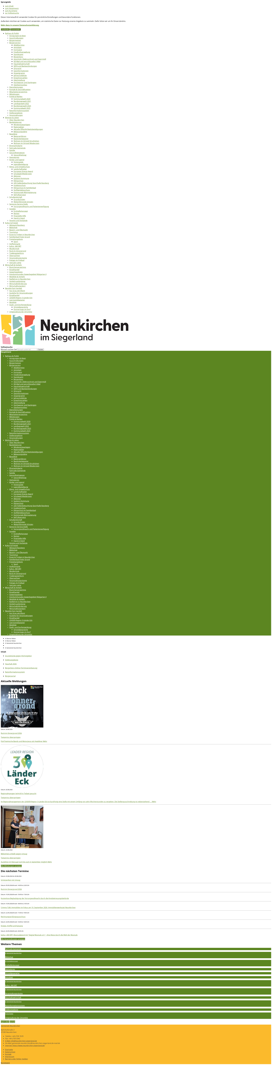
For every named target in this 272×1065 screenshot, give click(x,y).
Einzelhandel (14, 269)
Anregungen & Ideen (17, 36)
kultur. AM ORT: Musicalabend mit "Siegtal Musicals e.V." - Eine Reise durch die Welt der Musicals (39, 935)
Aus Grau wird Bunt (17, 291)
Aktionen (17, 176)
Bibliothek (13, 227)
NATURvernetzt (20, 195)
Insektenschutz (20, 185)
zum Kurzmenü (11, 11)
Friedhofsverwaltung (22, 52)
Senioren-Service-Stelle (18, 204)
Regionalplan (19, 127)
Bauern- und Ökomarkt (18, 230)
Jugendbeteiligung (21, 164)
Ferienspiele (18, 162)
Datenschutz (10, 1052)
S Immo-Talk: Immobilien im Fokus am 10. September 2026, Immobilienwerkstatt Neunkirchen (38, 907)
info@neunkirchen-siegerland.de (21, 1041)
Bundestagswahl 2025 (22, 106)
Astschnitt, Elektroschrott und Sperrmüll (30, 59)
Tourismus (13, 232)
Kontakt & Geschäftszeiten (19, 89)
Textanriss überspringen (11, 737)
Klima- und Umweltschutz (19, 167)
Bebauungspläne (20, 131)
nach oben (5, 1022)
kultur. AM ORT (15, 246)
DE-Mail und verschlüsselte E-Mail (27, 61)
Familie (12, 150)
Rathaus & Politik (12, 33)
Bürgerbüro (18, 57)
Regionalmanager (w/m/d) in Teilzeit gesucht (18, 793)
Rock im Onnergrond (17, 251)
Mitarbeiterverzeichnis (18, 92)
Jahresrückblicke (20, 75)
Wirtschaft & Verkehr (13, 265)
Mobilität (12, 302)
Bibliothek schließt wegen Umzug (14, 854)
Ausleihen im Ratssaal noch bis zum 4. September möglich (26, 862)
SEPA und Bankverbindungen (25, 66)
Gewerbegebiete (16, 272)
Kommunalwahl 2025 (22, 108)
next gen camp (15, 262)
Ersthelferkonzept (21, 211)
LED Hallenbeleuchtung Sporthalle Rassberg (31, 183)
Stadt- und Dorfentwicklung (20, 305)
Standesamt (18, 54)
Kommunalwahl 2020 (22, 99)
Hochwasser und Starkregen (25, 82)
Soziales (12, 209)
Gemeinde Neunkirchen (10, 1026)
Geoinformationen (21, 71)
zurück (12, 1022)
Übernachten (14, 255)
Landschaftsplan (20, 169)
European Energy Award (23, 171)
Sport (16, 241)
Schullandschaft (15, 197)
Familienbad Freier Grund (19, 237)
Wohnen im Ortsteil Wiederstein (26, 143)
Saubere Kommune (21, 178)
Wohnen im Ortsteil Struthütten (26, 141)
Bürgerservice (15, 43)
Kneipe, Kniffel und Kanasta (12, 926)
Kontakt (8, 1054)
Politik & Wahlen (15, 96)
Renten (16, 213)
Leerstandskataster (17, 300)
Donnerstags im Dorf (22, 309)
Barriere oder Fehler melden (16, 1059)
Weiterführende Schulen (23, 202)
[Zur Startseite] (64, 345)
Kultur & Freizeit (11, 223)
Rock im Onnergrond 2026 (11, 733)
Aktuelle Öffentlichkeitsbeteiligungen (28, 129)
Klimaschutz (18, 181)
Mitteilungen (14, 94)
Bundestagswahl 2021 (22, 101)
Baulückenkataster (21, 138)
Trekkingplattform (16, 253)
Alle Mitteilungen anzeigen (11, 866)
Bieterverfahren (20, 136)
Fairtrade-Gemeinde (17, 148)
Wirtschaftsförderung (18, 284)
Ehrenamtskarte (15, 146)
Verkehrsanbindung (17, 281)
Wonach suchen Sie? (9, 349)
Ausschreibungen (16, 38)
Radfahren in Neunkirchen (19, 279)
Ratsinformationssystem (19, 110)
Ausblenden (5, 29)
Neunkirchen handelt (13, 288)
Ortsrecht (17, 68)
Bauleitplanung (15, 122)
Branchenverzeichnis (17, 267)
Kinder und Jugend (16, 160)
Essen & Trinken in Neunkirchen (22, 234)
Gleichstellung (19, 80)
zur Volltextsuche (12, 13)
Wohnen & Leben (12, 117)
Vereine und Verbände (18, 220)
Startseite (9, 1049)
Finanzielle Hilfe (20, 216)
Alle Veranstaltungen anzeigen (13, 939)
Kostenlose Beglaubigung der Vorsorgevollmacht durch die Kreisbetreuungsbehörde (35, 898)
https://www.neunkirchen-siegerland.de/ (25, 1045)
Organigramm (19, 73)
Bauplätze (13, 134)
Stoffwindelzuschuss (22, 190)
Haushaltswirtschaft (22, 64)
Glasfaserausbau (20, 85)
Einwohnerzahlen (20, 78)
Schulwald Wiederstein (23, 174)
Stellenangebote (15, 113)
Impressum (9, 1056)
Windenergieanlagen (22, 124)
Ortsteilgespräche (21, 307)
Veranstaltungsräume (18, 258)
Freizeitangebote (16, 239)
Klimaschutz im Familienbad (25, 188)
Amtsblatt (17, 47)
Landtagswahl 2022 (21, 103)
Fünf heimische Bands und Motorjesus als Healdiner (24, 741)
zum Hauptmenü (12, 8)
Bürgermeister (15, 40)
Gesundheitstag (20, 155)
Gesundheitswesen (17, 153)
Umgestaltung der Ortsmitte (20, 312)
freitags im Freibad (16, 260)
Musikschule (14, 248)
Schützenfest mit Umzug (10, 880)
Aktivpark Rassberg (17, 225)
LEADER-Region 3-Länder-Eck (20, 298)
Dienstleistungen (16, 87)
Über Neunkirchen (16, 120)
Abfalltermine (19, 45)
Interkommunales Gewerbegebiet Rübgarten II (27, 274)
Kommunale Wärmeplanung (25, 192)
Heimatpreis (14, 157)
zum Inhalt (9, 6)
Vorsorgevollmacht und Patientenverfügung (31, 206)
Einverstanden (15, 29)
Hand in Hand (19, 218)
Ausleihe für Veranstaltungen (21, 293)
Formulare (18, 50)
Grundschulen (19, 199)
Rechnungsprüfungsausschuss (13, 917)
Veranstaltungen (16, 115)
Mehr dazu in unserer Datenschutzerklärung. (20, 25)
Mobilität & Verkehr (17, 277)
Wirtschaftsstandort (17, 286)
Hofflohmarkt (14, 244)
